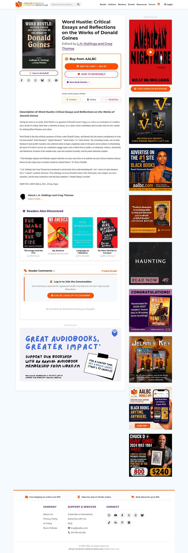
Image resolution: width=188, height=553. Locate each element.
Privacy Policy (50, 519)
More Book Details (78, 82)
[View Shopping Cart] (159, 4)
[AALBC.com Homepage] (31, 4)
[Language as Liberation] (83, 233)
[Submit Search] (78, 4)
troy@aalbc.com (79, 528)
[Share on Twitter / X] (49, 80)
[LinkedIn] (115, 522)
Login (170, 4)
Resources (142, 4)
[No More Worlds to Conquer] (107, 233)
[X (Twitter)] (128, 515)
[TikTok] (109, 522)
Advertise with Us (77, 519)
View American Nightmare (152, 89)
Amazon (73, 99)
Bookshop (113, 99)
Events (131, 4)
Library (93, 99)
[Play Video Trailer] (150, 52)
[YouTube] (115, 515)
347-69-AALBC (78, 532)
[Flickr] (128, 522)
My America (58, 250)
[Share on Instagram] (28, 80)
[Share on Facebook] (21, 80)
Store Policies (50, 528)
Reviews (122, 4)
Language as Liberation (82, 251)
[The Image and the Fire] (33, 233)
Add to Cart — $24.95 (92, 66)
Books (103, 4)
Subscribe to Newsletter (80, 514)
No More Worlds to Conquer (107, 251)
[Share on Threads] (35, 80)
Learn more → (35, 199)
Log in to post (110, 271)
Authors (112, 4)
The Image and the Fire (33, 251)
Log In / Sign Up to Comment (71, 295)
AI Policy (47, 523)
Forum (152, 4)
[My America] (58, 233)
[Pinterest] (122, 522)
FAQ (70, 523)
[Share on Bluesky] (42, 80)
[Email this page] (56, 80)
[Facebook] (122, 515)
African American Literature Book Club (86, 549)
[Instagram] (109, 515)
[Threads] (135, 515)
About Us (48, 514)
